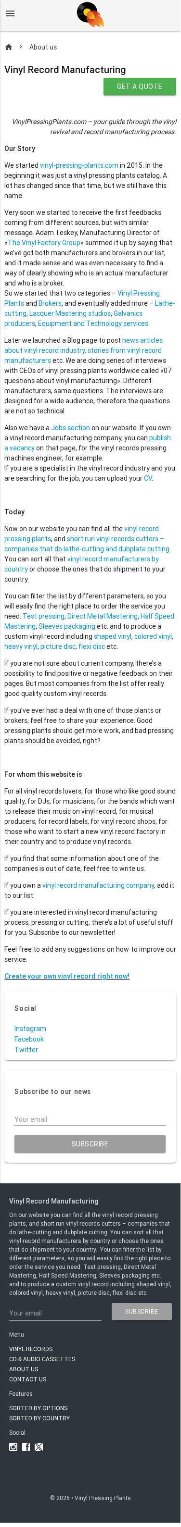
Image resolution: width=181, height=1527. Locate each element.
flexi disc (91, 646)
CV (148, 478)
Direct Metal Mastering (102, 616)
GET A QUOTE (140, 86)
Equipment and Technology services (93, 323)
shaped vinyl (112, 636)
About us (43, 47)
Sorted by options (38, 1408)
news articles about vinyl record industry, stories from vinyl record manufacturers (83, 350)
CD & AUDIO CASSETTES (42, 1359)
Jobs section (70, 427)
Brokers (50, 303)
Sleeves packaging (67, 626)
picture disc (58, 646)
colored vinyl (153, 636)
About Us (23, 1369)
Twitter (26, 1050)
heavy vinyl (21, 646)
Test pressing (44, 616)
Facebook (29, 1039)
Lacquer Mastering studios (70, 313)
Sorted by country (39, 1418)
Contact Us (27, 1379)
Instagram (30, 1028)
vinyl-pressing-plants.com (79, 165)
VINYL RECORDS (30, 1349)
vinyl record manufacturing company (98, 885)
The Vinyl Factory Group (44, 242)
